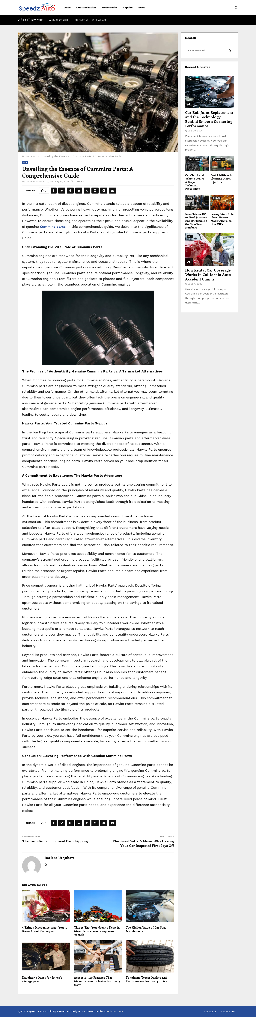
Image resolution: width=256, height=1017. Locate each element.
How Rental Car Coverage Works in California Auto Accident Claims (208, 274)
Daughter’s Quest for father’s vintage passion (42, 979)
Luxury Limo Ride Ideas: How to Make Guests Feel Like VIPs (222, 219)
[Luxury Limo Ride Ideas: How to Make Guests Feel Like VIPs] (222, 202)
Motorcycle (109, 7)
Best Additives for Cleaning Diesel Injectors (222, 178)
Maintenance (193, 79)
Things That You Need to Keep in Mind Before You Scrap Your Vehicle (97, 931)
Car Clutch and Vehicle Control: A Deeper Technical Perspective (195, 181)
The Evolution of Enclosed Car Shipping (55, 841)
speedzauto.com (113, 1011)
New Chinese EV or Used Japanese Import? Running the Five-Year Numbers (196, 220)
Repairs (128, 7)
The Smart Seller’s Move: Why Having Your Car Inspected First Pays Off (143, 843)
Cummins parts (53, 226)
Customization (86, 7)
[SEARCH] (230, 50)
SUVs (141, 7)
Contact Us (81, 20)
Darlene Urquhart (35, 181)
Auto (67, 7)
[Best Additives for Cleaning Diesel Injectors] (222, 163)
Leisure (216, 198)
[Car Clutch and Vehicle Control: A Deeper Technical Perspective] (197, 163)
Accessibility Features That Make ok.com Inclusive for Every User (97, 981)
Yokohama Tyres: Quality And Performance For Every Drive (146, 979)
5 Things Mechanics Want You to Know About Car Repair (44, 929)
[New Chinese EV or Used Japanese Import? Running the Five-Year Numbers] (197, 202)
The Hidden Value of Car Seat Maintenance (146, 929)
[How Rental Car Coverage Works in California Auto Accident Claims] (209, 249)
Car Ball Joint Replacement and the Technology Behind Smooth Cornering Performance (209, 119)
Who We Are (99, 20)
